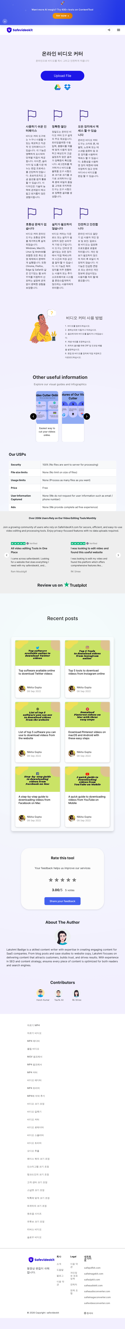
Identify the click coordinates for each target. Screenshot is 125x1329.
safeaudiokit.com (88, 1285)
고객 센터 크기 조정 (37, 1182)
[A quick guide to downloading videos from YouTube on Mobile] (87, 779)
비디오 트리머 (34, 1143)
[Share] (109, 30)
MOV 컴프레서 (34, 1056)
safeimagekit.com (88, 1273)
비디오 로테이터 (35, 1127)
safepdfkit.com (88, 1267)
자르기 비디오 (34, 1033)
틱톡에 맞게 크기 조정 (38, 1198)
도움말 (60, 1269)
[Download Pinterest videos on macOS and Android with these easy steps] (87, 714)
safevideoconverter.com (88, 1303)
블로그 (60, 1275)
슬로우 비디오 (34, 1237)
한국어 (90, 1313)
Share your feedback (62, 901)
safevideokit (53, 1312)
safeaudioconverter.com (88, 1291)
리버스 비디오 (34, 1229)
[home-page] (25, 30)
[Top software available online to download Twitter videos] (37, 653)
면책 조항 (74, 1292)
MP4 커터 (32, 1072)
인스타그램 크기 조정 (38, 1166)
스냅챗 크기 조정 (35, 1190)
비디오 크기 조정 (35, 1103)
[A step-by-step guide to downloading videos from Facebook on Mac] (37, 779)
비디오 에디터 (34, 1080)
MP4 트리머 (33, 1088)
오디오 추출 (33, 1150)
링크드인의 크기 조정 (38, 1174)
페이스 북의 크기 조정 (38, 1158)
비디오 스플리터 (35, 1135)
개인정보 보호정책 (74, 1275)
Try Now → (62, 16)
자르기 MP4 (33, 1025)
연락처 (73, 1284)
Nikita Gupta (34, 687)
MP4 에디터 (33, 1040)
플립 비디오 (33, 1048)
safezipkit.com (88, 1279)
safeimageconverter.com (88, 1297)
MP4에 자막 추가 (36, 1095)
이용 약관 (60, 1283)
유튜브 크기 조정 (35, 1221)
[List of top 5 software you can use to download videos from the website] (37, 714)
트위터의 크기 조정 (37, 1205)
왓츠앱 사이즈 (34, 1213)
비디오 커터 (33, 1119)
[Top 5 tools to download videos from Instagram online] (87, 653)
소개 (59, 1263)
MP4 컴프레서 (34, 1064)
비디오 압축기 (34, 1111)
